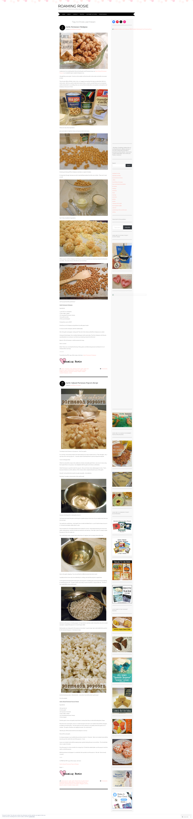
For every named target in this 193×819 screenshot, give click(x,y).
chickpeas (67, 368)
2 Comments (104, 368)
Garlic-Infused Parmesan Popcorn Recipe (82, 383)
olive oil (85, 782)
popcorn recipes (68, 785)
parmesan (65, 371)
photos (86, 783)
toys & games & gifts (117, 205)
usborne (114, 207)
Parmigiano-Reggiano (79, 783)
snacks (70, 372)
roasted (83, 371)
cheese (62, 368)
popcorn (61, 785)
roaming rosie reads (117, 203)
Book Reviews (103, 14)
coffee (113, 179)
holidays (114, 188)
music (113, 192)
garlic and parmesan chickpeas (72, 370)
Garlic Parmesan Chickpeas (76, 27)
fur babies (114, 186)
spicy (77, 785)
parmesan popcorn (69, 783)
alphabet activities (116, 175)
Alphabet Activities (91, 14)
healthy (61, 371)
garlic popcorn (72, 782)
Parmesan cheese (73, 371)
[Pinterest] (117, 21)
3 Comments (104, 781)
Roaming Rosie (73, 6)
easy (71, 368)
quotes (113, 201)
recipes (79, 371)
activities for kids (116, 173)
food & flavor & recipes (75, 29)
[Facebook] (113, 21)
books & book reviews (117, 177)
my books (114, 197)
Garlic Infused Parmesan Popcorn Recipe (69, 764)
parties (114, 199)
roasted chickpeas (64, 372)
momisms (114, 190)
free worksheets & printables (119, 184)
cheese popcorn (65, 781)
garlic (82, 368)
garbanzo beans (76, 368)
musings (114, 194)
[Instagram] (124, 21)
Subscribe (127, 227)
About (69, 14)
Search (114, 163)
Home (63, 14)
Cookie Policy (32, 816)
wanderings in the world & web (119, 210)
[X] (121, 21)
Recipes (82, 14)
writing (113, 212)
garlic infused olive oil (77, 781)
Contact (75, 14)
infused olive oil (79, 782)
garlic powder (83, 370)
